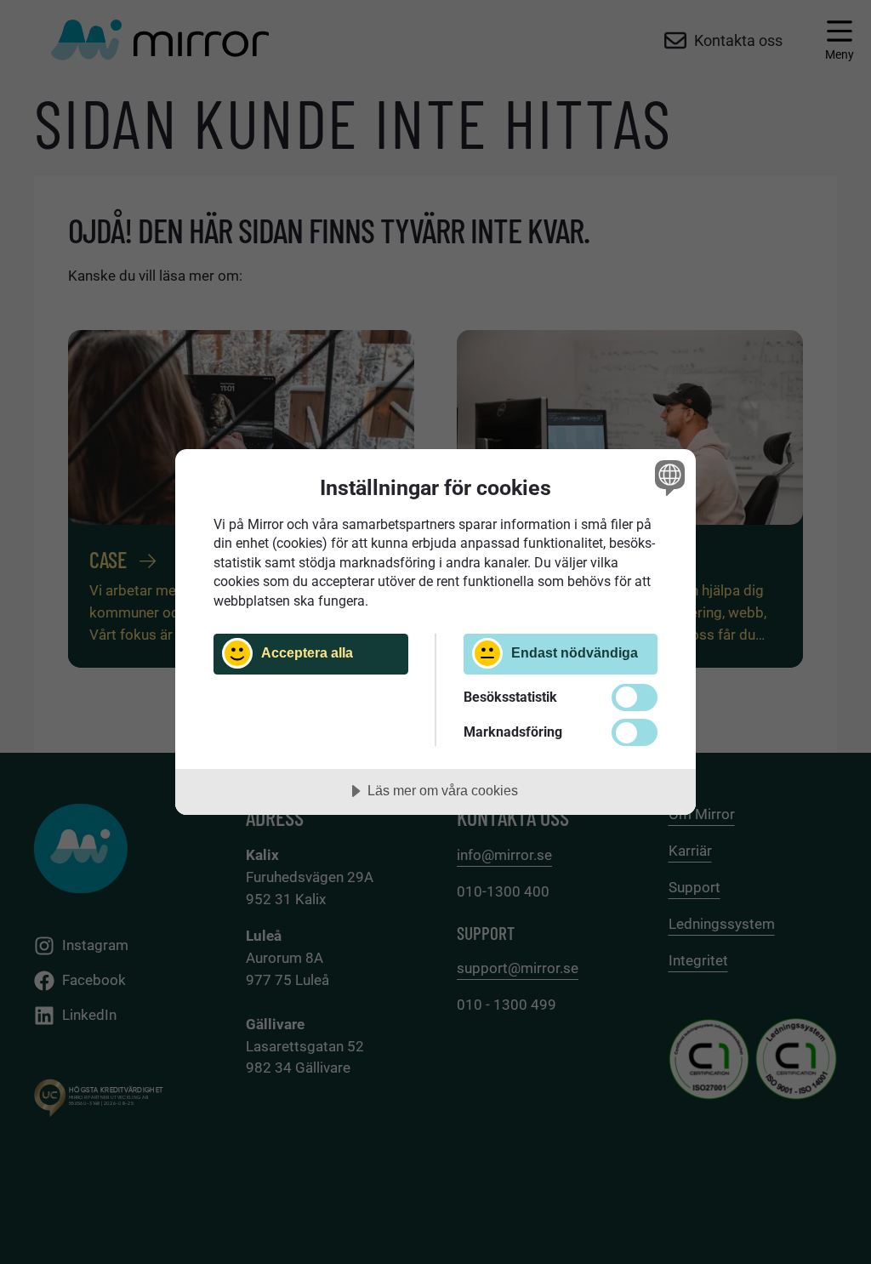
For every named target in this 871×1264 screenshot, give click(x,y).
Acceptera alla (307, 652)
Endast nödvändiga (574, 652)
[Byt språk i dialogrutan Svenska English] (668, 478)
